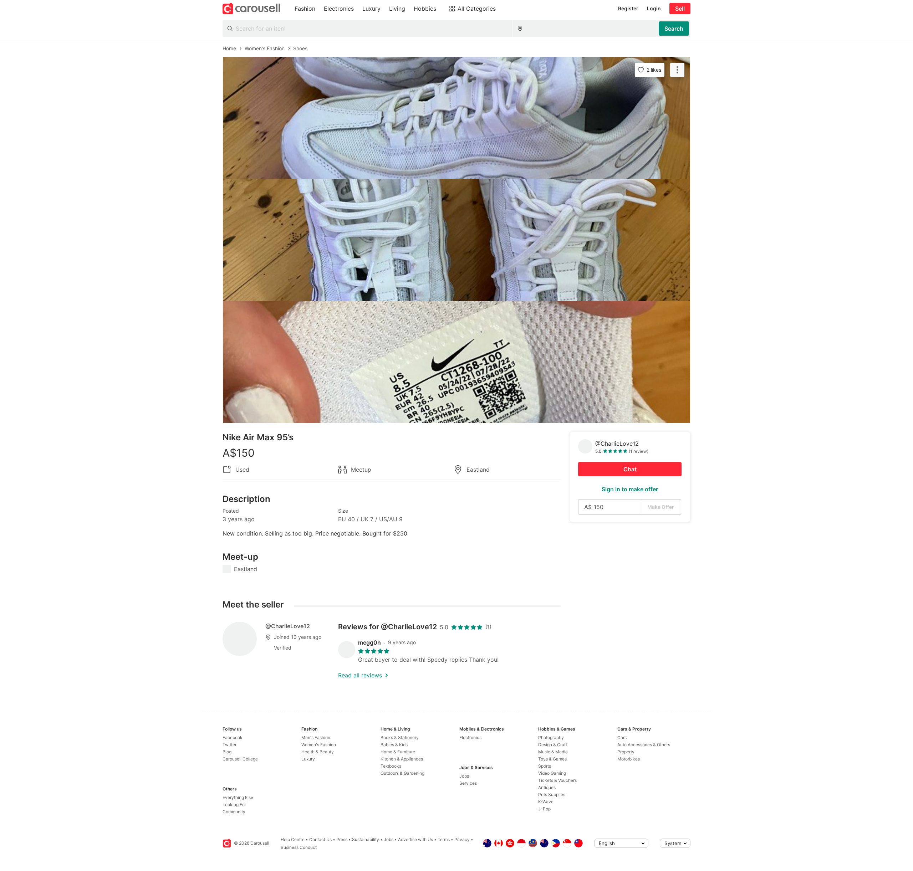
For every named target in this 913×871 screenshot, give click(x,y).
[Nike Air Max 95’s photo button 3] (456, 362)
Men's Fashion (315, 737)
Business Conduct (299, 847)
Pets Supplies (551, 794)
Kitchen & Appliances (402, 759)
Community (234, 811)
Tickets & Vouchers (557, 780)
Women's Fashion (318, 744)
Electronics (470, 737)
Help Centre (293, 839)
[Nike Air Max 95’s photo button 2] (456, 240)
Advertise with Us (415, 839)
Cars (622, 737)
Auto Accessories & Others (643, 744)
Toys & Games (552, 759)
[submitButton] (674, 28)
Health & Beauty (317, 751)
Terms (444, 839)
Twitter (229, 744)
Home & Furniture (398, 751)
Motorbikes (628, 759)
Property (625, 751)
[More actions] (677, 70)
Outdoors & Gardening (402, 773)
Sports (544, 766)
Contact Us (320, 839)
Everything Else (238, 797)
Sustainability (365, 839)
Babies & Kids (394, 744)
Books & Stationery (400, 737)
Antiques (547, 787)
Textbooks (391, 766)
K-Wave (546, 801)
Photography (551, 737)
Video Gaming (552, 773)
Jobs (464, 776)
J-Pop (544, 808)
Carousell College (240, 759)
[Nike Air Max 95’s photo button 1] (456, 118)
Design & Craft (552, 744)
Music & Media (553, 751)
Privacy (462, 839)
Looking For (234, 804)
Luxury (308, 759)
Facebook (233, 737)
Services (468, 783)
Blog (227, 751)
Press (341, 839)
